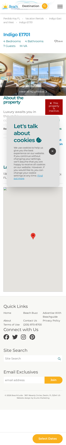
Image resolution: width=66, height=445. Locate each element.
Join (53, 380)
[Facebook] (7, 337)
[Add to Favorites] (58, 41)
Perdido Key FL (12, 18)
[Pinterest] (33, 337)
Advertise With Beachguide (52, 314)
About (7, 320)
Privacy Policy (51, 320)
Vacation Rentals (34, 18)
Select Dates (48, 438)
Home (7, 312)
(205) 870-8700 (32, 324)
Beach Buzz (30, 312)
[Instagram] (24, 337)
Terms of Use (12, 324)
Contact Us (30, 320)
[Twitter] (15, 337)
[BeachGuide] (14, 6)
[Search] (59, 359)
